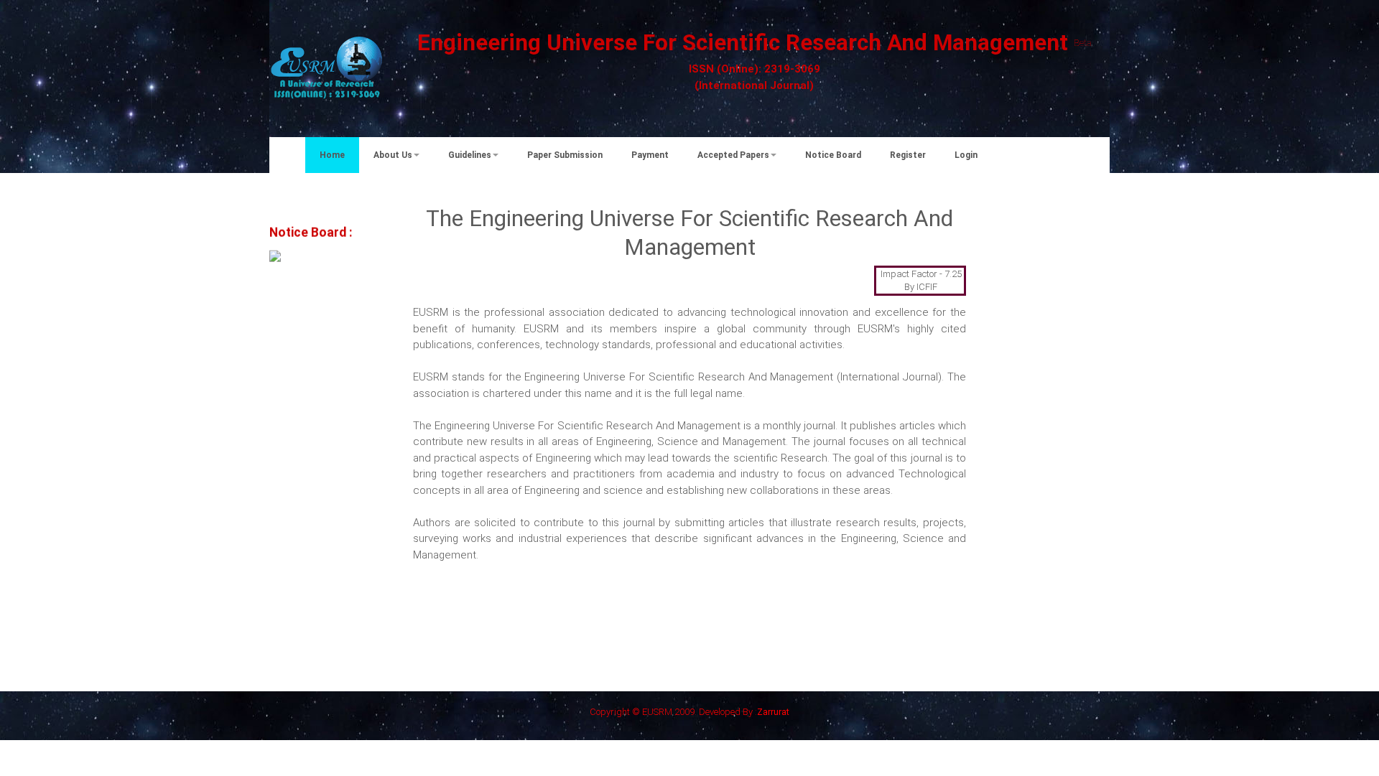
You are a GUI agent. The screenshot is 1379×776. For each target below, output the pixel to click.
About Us (392, 155)
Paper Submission (565, 155)
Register (908, 155)
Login (966, 155)
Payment (650, 155)
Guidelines (469, 155)
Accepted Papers (733, 155)
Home (332, 155)
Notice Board (833, 155)
